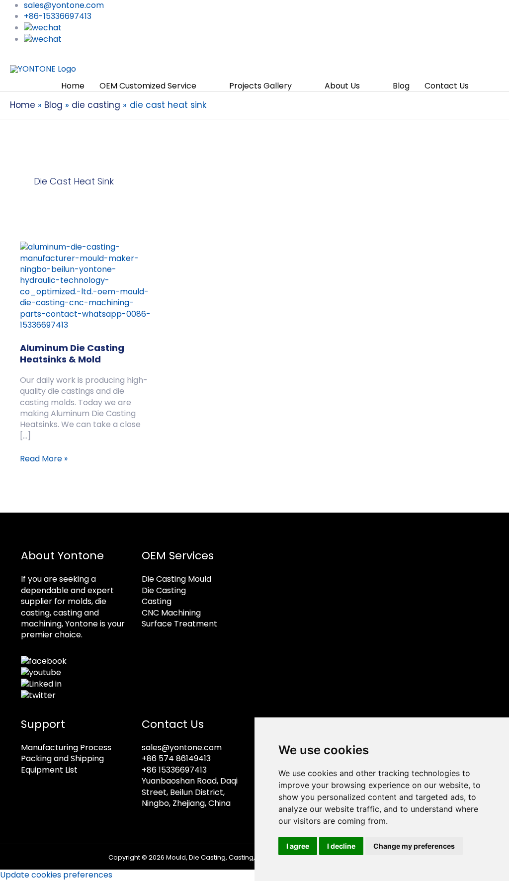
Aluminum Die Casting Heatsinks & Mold (72, 353)
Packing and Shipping (62, 758)
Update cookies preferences (56, 875)
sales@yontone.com (182, 747)
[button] (488, 86)
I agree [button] (297, 846)
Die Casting (164, 590)
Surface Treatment (179, 623)
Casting (156, 601)
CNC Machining (171, 612)
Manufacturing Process (66, 747)
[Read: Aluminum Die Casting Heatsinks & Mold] (86, 285)
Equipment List (49, 770)
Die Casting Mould (176, 579)
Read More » (44, 458)
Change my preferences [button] (414, 846)
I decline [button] (341, 846)
